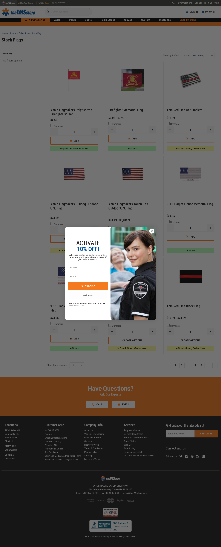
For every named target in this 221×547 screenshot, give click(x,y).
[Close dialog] (151, 231)
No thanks (88, 295)
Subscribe (88, 286)
